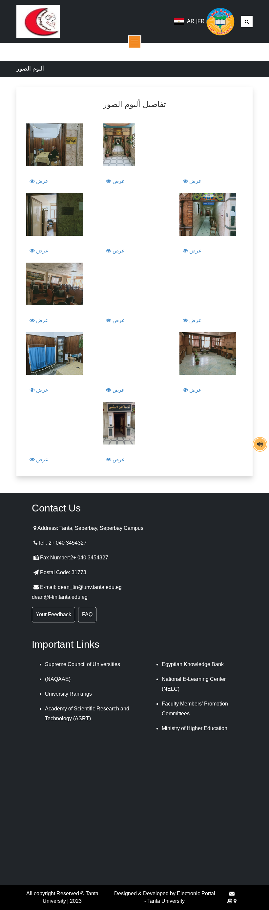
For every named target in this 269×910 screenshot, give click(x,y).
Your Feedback (53, 614)
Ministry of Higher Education (194, 728)
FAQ (87, 614)
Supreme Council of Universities (82, 664)
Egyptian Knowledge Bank (193, 664)
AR (191, 21)
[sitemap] (235, 901)
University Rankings (68, 694)
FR (201, 21)
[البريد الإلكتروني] (232, 893)
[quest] (229, 901)
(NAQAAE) (58, 679)
